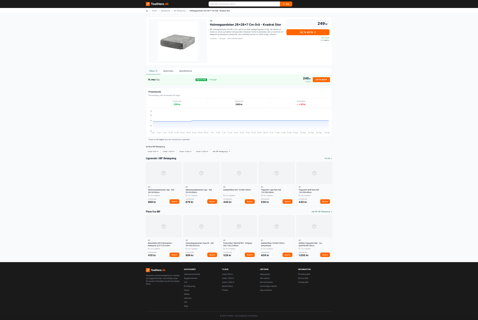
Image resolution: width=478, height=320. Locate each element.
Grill (185, 302)
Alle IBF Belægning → (221, 151)
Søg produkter (266, 290)
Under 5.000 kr (202, 151)
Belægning (165, 11)
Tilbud (153, 71)
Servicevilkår (303, 278)
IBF (211, 21)
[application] (239, 122)
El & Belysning (189, 286)
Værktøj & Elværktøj (192, 274)
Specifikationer (185, 71)
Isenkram (187, 298)
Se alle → (328, 158)
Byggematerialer (190, 278)
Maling (186, 294)
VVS (185, 282)
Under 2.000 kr (185, 151)
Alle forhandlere (266, 282)
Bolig (186, 306)
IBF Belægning (180, 11)
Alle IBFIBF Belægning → (322, 211)
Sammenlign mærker (268, 286)
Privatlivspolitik (304, 274)
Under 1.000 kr (169, 151)
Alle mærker (265, 278)
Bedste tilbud (227, 286)
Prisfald (225, 290)
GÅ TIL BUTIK (306, 32)
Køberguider (265, 274)
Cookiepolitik (303, 282)
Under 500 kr (153, 151)
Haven (154, 11)
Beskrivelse (168, 71)
